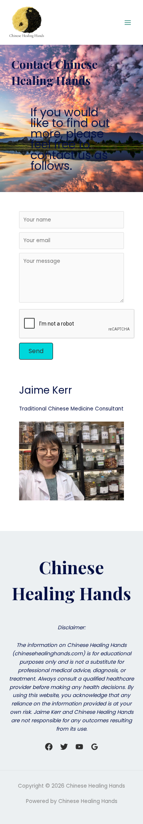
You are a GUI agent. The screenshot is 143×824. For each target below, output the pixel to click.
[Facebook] (49, 747)
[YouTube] (79, 747)
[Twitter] (64, 747)
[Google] (94, 747)
